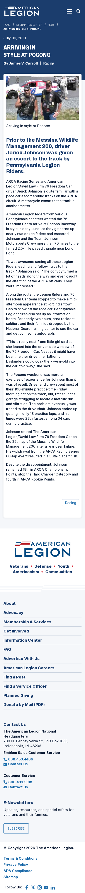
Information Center (29, 24)
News (51, 24)
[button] (69, 11)
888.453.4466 (20, 759)
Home (6, 24)
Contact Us (18, 764)
